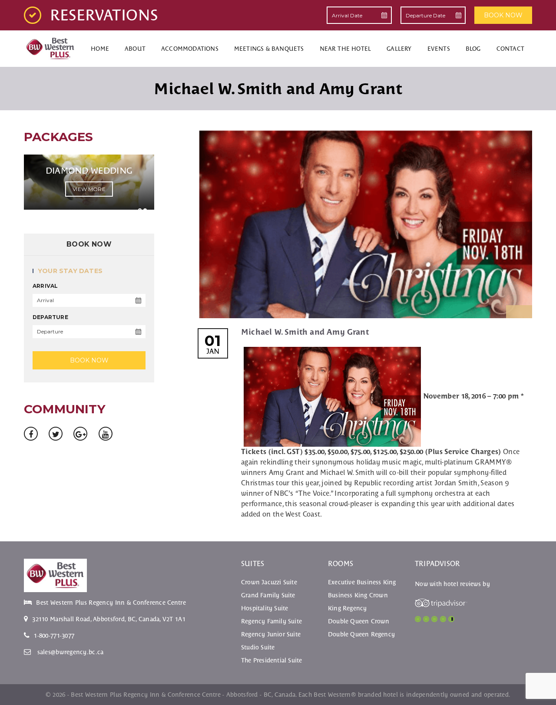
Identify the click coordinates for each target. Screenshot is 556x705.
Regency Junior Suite (271, 634)
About (135, 48)
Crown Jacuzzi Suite (269, 582)
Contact (510, 48)
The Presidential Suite (271, 660)
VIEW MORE (89, 189)
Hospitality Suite (264, 608)
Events (438, 48)
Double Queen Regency (361, 634)
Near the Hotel (345, 48)
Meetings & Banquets (269, 48)
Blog (473, 48)
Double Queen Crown (359, 621)
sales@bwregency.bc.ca (70, 652)
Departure (50, 317)
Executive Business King (362, 582)
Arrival (45, 286)
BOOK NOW (503, 15)
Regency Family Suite (271, 621)
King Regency (347, 608)
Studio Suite (258, 647)
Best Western (332, 694)
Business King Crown (358, 595)
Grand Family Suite (268, 595)
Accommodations (189, 48)
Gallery (399, 48)
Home (100, 48)
